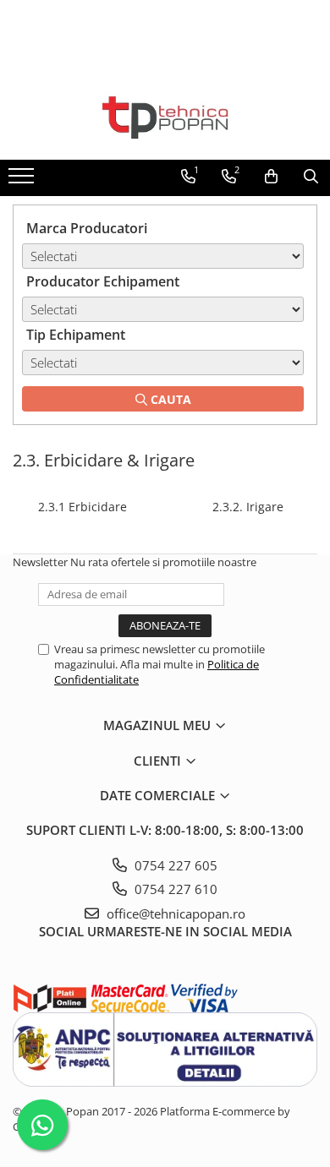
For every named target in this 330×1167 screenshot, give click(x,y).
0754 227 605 (174, 865)
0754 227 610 (174, 889)
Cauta (169, 399)
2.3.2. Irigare (247, 507)
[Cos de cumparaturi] (271, 177)
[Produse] (23, 181)
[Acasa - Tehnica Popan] (165, 117)
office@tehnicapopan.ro (174, 913)
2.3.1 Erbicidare (82, 507)
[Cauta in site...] (311, 177)
